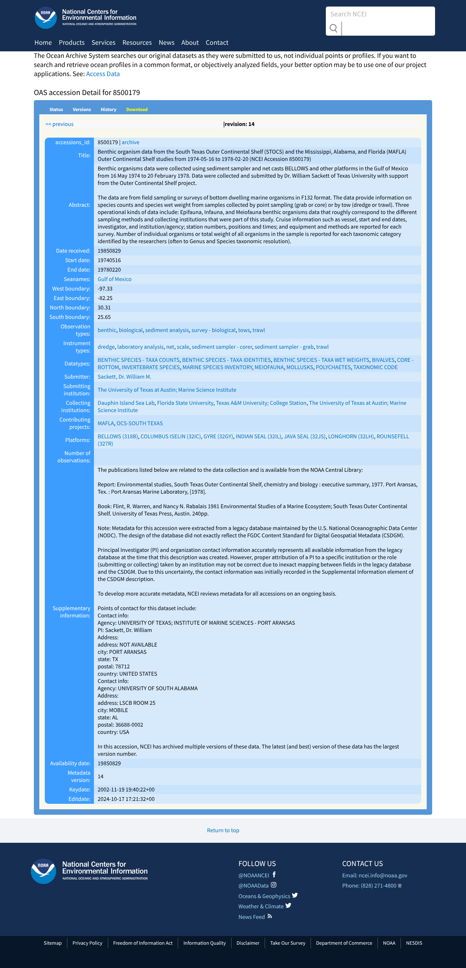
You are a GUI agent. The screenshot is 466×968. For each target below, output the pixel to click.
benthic (107, 330)
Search (333, 28)
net (170, 347)
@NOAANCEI (253, 875)
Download (137, 109)
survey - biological (213, 330)
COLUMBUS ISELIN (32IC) (171, 436)
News (166, 42)
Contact (217, 42)
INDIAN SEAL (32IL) (258, 436)
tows (244, 330)
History (108, 109)
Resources (137, 42)
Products (71, 42)
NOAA (389, 943)
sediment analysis (167, 330)
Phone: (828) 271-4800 (369, 885)
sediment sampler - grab (284, 347)
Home (43, 42)
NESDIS (414, 943)
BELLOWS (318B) (118, 436)
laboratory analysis (140, 347)
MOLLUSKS (300, 367)
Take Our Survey (287, 943)
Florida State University (185, 403)
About (190, 42)
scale (183, 347)
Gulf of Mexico (114, 279)
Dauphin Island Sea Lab (126, 403)
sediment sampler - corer (222, 347)
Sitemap (53, 943)
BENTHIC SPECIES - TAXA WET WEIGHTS (321, 360)
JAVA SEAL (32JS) (305, 436)
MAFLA (106, 423)
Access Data (103, 74)
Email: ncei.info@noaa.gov (374, 875)
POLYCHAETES (333, 367)
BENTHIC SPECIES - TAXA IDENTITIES (226, 360)
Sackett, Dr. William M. (124, 376)
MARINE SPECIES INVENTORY (217, 367)
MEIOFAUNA (269, 367)
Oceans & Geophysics (264, 896)
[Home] (89, 871)
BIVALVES (383, 360)
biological (131, 330)
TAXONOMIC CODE (376, 367)
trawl (259, 330)
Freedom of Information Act (143, 943)
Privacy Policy (87, 943)
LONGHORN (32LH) (351, 436)
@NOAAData (253, 885)
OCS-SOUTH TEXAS (139, 423)
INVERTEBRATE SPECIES (151, 367)
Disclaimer (248, 943)
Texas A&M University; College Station (261, 403)
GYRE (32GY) (218, 436)
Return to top (223, 830)
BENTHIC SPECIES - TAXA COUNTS (138, 360)
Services (103, 42)
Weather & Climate (261, 906)
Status (56, 109)
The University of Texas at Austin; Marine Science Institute (167, 390)
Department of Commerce (344, 943)
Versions (82, 109)
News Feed (251, 917)
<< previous (60, 124)
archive (130, 142)
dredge (106, 347)
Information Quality (204, 943)
